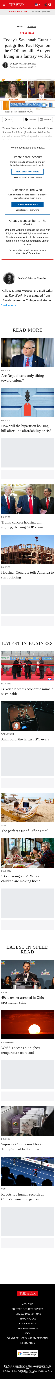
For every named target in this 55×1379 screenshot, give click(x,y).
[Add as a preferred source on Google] (27, 1353)
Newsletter (47, 119)
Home (20, 26)
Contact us (34, 253)
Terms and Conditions (27, 1314)
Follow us (32, 119)
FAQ (27, 1333)
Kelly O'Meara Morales (24, 63)
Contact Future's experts (27, 1309)
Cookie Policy (27, 1323)
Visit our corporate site (38, 1367)
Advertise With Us (27, 1328)
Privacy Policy (27, 1319)
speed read (27, 33)
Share (9, 119)
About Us (27, 1304)
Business (32, 26)
